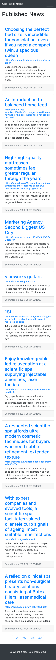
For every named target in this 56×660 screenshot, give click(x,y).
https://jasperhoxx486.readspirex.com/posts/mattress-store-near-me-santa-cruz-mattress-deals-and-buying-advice (28, 186)
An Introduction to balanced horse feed (26, 102)
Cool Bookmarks (12, 3)
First (16, 638)
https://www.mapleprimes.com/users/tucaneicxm (28, 61)
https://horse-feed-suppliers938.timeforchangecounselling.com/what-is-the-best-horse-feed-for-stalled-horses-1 (28, 113)
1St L (10, 311)
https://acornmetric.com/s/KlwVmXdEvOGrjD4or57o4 (28, 238)
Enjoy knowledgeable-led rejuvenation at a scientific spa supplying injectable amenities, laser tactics (28, 371)
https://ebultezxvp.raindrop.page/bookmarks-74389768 (28, 463)
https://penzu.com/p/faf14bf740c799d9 (26, 607)
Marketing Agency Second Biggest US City (25, 227)
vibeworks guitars (23, 276)
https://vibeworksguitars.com (20, 281)
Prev (24, 638)
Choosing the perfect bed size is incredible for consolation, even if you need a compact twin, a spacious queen (27, 42)
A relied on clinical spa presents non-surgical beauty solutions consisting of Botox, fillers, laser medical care (28, 589)
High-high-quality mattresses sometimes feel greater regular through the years (23, 168)
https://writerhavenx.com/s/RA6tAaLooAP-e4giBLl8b (27, 390)
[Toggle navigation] (50, 4)
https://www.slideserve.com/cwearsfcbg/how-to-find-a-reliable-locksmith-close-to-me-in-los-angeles (28, 319)
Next (32, 638)
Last (40, 638)
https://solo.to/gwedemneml (20, 539)
